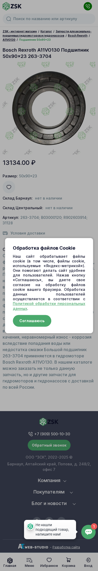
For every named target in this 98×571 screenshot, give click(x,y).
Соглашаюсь (32, 320)
